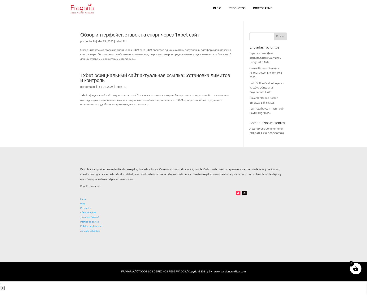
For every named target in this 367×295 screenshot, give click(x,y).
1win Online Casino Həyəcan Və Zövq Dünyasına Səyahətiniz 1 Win (266, 88)
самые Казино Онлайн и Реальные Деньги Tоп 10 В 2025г (265, 73)
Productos (85, 208)
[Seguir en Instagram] (244, 193)
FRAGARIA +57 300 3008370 (266, 133)
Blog (82, 203)
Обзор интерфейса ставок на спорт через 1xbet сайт (139, 35)
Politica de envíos (89, 222)
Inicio (83, 199)
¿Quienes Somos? (89, 217)
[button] (0, 283)
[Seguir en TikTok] (238, 193)
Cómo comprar (88, 212)
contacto (90, 41)
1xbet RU (121, 41)
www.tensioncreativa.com (230, 271)
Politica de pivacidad (91, 226)
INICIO (217, 8)
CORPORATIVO (262, 8)
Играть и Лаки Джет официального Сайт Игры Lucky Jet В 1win (265, 58)
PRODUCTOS (237, 8)
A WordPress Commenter (264, 129)
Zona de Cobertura (90, 231)
